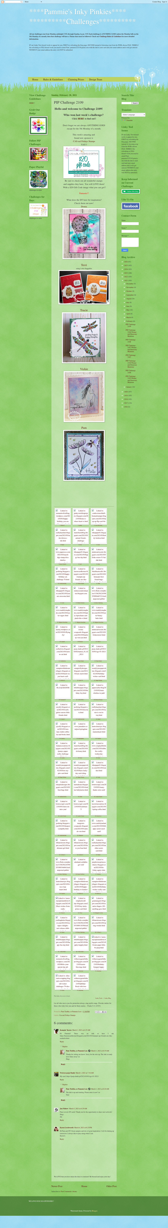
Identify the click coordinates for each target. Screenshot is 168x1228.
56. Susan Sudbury (80, 874)
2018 (126, 399)
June (128, 306)
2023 (126, 273)
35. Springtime (80, 738)
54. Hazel (98, 854)
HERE (81, 118)
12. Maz (98, 583)
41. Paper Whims (80, 777)
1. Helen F (62, 525)
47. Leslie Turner (80, 816)
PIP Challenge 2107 (131, 356)
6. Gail (98, 544)
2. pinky (80, 525)
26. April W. (80, 680)
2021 (126, 280)
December (130, 283)
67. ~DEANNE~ (62, 951)
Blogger (94, 1211)
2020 (126, 391)
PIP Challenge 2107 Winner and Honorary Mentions (131, 348)
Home (35, 79)
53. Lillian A (80, 854)
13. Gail (62, 603)
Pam (84, 428)
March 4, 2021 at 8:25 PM (83, 1127)
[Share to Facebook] (103, 1012)
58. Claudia (62, 893)
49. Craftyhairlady (62, 835)
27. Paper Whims (98, 680)
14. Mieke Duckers (80, 603)
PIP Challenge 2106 (131, 371)
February (129, 321)
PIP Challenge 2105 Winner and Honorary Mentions (131, 379)
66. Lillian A (98, 932)
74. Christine (80, 990)
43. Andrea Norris (62, 796)
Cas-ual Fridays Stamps (67, 1015)
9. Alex (98, 564)
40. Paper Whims (62, 777)
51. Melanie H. (98, 835)
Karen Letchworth (67, 1127)
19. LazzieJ (62, 641)
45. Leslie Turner (98, 796)
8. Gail (80, 564)
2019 (126, 395)
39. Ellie (98, 758)
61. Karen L (62, 913)
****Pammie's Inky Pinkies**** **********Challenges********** (82, 16)
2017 (126, 403)
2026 (126, 261)
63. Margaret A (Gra (98, 913)
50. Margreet (80, 835)
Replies (65, 1046)
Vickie (84, 369)
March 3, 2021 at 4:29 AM (78, 1108)
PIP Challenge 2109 (131, 325)
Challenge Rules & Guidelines (110, 36)
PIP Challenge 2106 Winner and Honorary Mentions (131, 364)
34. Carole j (62, 738)
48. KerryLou (98, 816)
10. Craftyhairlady (62, 583)
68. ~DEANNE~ (80, 951)
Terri (84, 265)
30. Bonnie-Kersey (98, 699)
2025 (126, 265)
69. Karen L (98, 951)
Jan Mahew (64, 1108)
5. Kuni (80, 544)
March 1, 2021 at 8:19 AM (100, 1051)
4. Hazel (62, 544)
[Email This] (96, 1012)
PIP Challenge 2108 (131, 340)
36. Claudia (98, 738)
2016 (126, 407)
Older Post (111, 1186)
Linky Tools (98, 998)
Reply (62, 1041)
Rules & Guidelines (53, 79)
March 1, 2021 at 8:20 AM (100, 1089)
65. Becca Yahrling (80, 932)
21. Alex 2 (98, 641)
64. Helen (62, 932)
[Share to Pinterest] (105, 1012)
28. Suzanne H (62, 699)
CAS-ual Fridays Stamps (84, 141)
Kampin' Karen (66, 1030)
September (130, 295)
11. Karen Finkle (80, 583)
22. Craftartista (62, 661)
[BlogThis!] (98, 1012)
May (128, 310)
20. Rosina (80, 641)
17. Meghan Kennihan (80, 622)
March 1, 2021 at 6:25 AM (81, 1030)
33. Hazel (98, 719)
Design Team (95, 79)
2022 (126, 276)
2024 (126, 269)
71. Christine (80, 971)
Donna (84, 206)
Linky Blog (108, 998)
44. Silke (80, 796)
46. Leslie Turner (62, 816)
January (129, 387)
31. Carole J (62, 719)
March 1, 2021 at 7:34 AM (85, 1073)
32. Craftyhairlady (80, 719)
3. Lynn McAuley (98, 525)
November (130, 287)
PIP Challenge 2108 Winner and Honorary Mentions (131, 333)
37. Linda (62, 758)
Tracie (84, 310)
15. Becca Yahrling (98, 603)
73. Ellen (62, 990)
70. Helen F (62, 971)
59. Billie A (80, 893)
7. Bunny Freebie (62, 564)
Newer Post (56, 1186)
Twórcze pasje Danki (67, 1073)
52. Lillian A (62, 854)
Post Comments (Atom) (69, 1191)
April (128, 313)
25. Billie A (62, 680)
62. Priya (80, 913)
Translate (129, 120)
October (129, 291)
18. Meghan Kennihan (98, 622)
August (129, 298)
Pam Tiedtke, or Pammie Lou (76, 1051)
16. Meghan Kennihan (62, 622)
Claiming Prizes (76, 79)
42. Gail (98, 777)
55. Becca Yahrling (62, 874)
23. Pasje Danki (80, 661)
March (128, 317)
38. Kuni (80, 758)
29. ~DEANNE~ (80, 699)
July (128, 302)
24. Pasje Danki (98, 661)
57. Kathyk (98, 874)
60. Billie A (98, 893)
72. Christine (98, 971)
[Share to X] (100, 1012)
